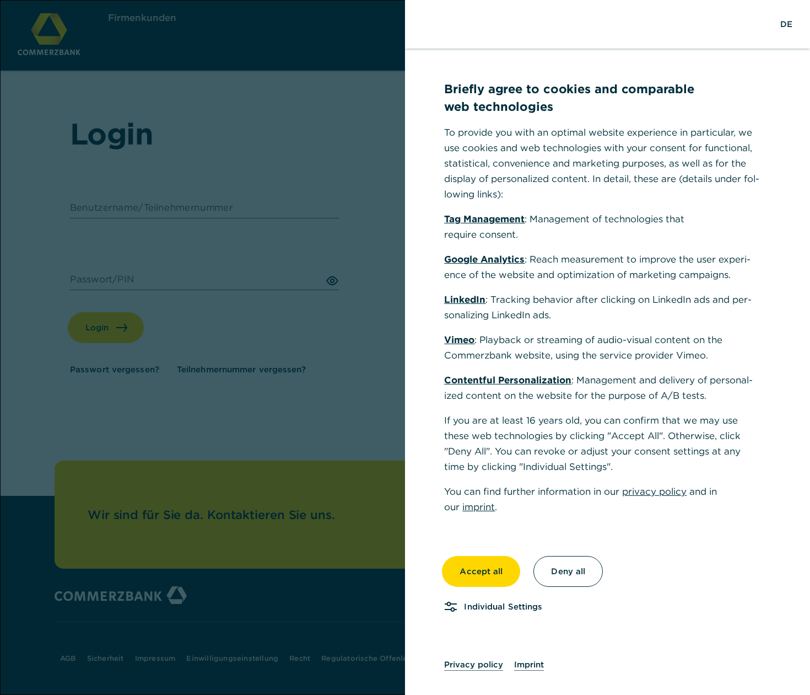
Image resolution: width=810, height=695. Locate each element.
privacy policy (654, 491)
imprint (478, 507)
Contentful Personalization (507, 380)
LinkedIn (464, 299)
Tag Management (484, 219)
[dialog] (405, 347)
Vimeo (459, 340)
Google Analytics (484, 259)
